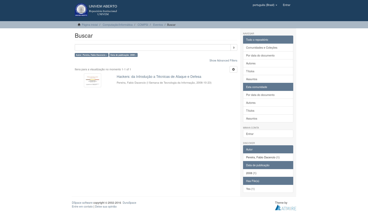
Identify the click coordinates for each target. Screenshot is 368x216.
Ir (234, 47)
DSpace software (82, 202)
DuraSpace (129, 202)
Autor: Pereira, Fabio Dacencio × (91, 54)
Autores (250, 63)
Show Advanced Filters (223, 60)
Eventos (158, 25)
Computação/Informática (118, 25)
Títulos (250, 71)
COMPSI (143, 25)
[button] (265, 5)
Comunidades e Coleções (261, 47)
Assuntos (251, 79)
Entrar (250, 134)
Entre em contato (82, 206)
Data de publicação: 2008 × (123, 54)
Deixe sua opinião (106, 206)
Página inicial (90, 25)
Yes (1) (250, 189)
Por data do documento (260, 55)
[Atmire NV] (285, 207)
